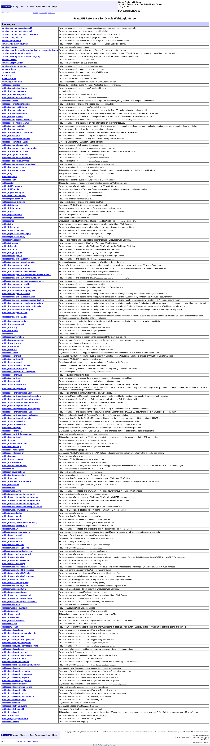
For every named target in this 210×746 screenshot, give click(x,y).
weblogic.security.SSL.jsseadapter (17, 434)
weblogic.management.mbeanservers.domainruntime (26, 275)
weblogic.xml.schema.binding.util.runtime (21, 665)
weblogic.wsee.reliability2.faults (16, 573)
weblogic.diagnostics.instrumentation (19, 164)
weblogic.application (11, 85)
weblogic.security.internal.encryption (18, 372)
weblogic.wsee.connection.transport (18, 494)
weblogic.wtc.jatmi (10, 627)
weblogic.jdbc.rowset (11, 208)
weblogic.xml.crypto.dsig (13, 636)
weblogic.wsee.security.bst (14, 579)
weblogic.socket (9, 456)
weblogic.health (9, 180)
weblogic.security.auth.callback (16, 365)
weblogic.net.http (9, 327)
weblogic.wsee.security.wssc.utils (17, 595)
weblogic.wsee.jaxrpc (11, 519)
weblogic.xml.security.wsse (14, 693)
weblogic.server (9, 440)
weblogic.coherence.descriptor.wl (17, 98)
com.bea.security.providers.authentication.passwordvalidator (30, 50)
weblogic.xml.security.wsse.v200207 (18, 696)
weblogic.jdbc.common (12, 199)
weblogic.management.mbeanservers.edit (21, 278)
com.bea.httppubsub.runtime (15, 44)
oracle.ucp (6, 75)
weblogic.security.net (11, 378)
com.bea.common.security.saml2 (17, 28)
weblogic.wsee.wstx (11, 617)
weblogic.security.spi (11, 428)
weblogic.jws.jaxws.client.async (16, 234)
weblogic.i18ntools (10, 189)
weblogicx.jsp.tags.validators (15, 719)
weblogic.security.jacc (12, 375)
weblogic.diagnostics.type (14, 167)
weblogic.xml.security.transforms (17, 687)
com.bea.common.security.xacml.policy (20, 34)
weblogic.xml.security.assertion (16, 671)
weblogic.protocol (10, 331)
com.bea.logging (9, 47)
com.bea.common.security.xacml (17, 31)
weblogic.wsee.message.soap (15, 548)
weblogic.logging (9, 249)
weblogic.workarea (10, 485)
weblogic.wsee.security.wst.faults (17, 598)
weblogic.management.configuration (18, 262)
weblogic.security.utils (12, 437)
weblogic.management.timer (14, 313)
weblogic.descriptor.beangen (15, 142)
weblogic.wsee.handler (12, 516)
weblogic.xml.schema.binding (15, 662)
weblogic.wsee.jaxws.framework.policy (19, 522)
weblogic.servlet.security (13, 453)
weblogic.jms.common (12, 215)
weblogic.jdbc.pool (10, 205)
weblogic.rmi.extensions (13, 340)
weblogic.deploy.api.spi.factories (17, 120)
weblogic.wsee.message (13, 545)
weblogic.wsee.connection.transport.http (20, 497)
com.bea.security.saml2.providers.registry (21, 56)
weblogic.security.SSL (12, 431)
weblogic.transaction (11, 462)
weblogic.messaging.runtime (15, 321)
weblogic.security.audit (12, 359)
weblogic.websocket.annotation (16, 481)
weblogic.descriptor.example (15, 145)
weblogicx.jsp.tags (10, 715)
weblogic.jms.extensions (13, 218)
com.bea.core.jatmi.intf (12, 37)
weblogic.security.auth (12, 362)
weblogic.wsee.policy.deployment (17, 551)
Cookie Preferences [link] (99, 745)
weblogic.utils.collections (13, 472)
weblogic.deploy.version (13, 129)
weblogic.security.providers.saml (17, 412)
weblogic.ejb (7, 173)
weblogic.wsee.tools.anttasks (15, 608)
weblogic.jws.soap (10, 243)
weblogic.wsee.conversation (15, 510)
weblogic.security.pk (11, 381)
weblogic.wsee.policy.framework (16, 554)
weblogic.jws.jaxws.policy (13, 237)
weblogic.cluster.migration (14, 91)
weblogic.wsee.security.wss (14, 592)
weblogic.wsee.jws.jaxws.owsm (16, 532)
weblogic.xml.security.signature (16, 681)
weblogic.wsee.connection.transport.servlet (22, 507)
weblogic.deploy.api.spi (12, 117)
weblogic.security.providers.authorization (21, 399)
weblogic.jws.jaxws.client (13, 230)
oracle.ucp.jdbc (9, 79)
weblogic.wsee (8, 488)
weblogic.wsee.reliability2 (13, 564)
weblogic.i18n (8, 183)
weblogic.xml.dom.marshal (14, 658)
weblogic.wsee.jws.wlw (12, 538)
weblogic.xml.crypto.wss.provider (17, 655)
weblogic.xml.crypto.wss (13, 649)
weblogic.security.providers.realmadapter (21, 409)
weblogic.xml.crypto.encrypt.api (16, 643)
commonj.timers (9, 69)
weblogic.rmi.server (11, 346)
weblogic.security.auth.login (14, 369)
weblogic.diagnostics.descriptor (16, 158)
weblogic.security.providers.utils (16, 418)
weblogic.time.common (12, 459)
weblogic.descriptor (11, 136)
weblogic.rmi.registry (11, 343)
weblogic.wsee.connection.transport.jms (20, 504)
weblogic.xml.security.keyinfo (15, 677)
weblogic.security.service (13, 421)
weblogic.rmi (7, 334)
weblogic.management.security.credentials (21, 306)
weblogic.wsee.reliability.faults (15, 560)
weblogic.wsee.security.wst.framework (19, 602)
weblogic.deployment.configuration (18, 132)
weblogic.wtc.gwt (9, 624)
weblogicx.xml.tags (10, 722)
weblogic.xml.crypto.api (12, 630)
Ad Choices (111, 745)
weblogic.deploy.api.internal (14, 107)
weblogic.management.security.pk (17, 309)
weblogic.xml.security (12, 668)
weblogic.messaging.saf (13, 324)
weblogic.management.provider (16, 284)
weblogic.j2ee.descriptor (13, 192)
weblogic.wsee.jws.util (12, 535)
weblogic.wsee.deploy (12, 513)
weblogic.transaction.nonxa (14, 466)
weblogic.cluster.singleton (14, 94)
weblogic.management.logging (16, 268)
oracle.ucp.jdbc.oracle (12, 82)
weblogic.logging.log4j (12, 253)
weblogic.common (10, 101)
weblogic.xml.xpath (10, 712)
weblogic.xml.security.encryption (17, 674)
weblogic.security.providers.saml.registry (20, 415)
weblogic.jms (8, 211)
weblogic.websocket (11, 478)
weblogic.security (10, 353)
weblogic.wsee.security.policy (15, 583)
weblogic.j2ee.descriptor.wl (14, 196)
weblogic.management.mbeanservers (19, 271)
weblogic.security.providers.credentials (20, 402)
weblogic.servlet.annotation (14, 443)
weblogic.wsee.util (10, 611)
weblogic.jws (7, 224)
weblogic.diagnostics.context (15, 151)
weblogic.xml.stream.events (14, 706)
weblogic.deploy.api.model (14, 110)
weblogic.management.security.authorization (22, 303)
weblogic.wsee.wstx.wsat (13, 621)
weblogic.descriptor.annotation (16, 139)
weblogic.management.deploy (15, 265)
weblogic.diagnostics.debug (15, 154)
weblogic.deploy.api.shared (14, 113)
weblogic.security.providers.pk (16, 405)
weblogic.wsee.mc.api (12, 541)
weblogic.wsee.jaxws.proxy (14, 526)
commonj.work (8, 72)
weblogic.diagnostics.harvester (16, 161)
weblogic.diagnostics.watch (14, 170)
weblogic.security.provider (14, 389)
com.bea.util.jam (9, 60)
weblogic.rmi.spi (9, 350)
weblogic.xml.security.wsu (14, 700)
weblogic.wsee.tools (11, 605)
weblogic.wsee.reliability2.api (15, 567)
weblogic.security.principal (14, 384)
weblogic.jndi (8, 221)
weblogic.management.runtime (16, 287)
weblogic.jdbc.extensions (13, 202)
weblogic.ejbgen (9, 177)
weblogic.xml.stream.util (13, 709)
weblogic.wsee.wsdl (11, 614)
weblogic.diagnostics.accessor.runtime (20, 148)
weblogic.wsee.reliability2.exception (18, 570)
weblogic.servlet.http (11, 447)
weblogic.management (12, 256)
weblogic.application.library (14, 88)
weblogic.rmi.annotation (13, 337)
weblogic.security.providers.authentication (21, 396)
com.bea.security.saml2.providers (17, 53)
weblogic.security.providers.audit (17, 393)
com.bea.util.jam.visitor (12, 63)
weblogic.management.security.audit (18, 297)
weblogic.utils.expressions (14, 475)
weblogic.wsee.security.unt (14, 589)
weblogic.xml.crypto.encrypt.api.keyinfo (20, 646)
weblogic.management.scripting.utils (18, 290)
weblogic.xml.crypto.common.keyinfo (19, 633)
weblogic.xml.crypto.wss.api (14, 652)
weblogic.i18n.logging (12, 186)
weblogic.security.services (14, 424)
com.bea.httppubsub (11, 41)
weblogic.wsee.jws (10, 529)
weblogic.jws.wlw (9, 246)
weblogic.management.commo (16, 259)
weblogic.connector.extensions (16, 104)
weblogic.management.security (16, 294)
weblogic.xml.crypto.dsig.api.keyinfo (18, 639)
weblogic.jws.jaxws (10, 227)
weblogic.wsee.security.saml (15, 586)
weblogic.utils (8, 469)
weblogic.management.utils (14, 317)
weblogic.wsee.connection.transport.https (21, 500)
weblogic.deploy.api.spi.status (15, 123)
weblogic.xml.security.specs (14, 684)
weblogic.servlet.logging (13, 450)
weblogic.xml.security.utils (14, 690)
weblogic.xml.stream (11, 703)
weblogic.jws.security (11, 240)
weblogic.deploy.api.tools (13, 126)
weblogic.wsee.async (11, 491)
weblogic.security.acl (11, 356)
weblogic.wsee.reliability (13, 557)
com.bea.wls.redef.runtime (14, 66)
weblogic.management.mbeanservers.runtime (23, 281)
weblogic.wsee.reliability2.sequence (18, 576)
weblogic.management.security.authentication (23, 300)
